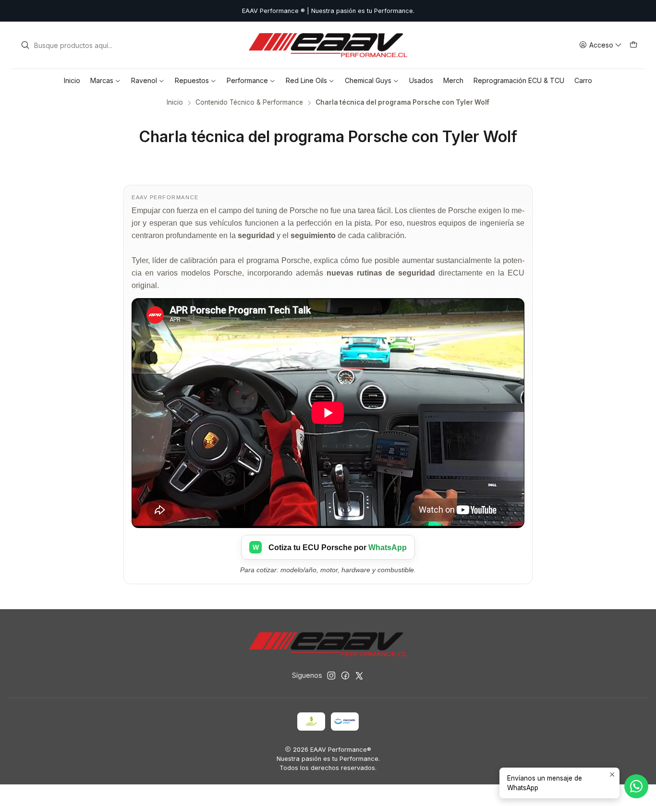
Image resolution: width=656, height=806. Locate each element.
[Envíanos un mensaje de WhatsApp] (636, 786)
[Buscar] (25, 45)
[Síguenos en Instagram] (331, 675)
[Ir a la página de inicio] (328, 45)
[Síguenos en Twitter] (359, 675)
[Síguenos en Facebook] (345, 675)
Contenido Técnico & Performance (249, 102)
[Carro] (633, 45)
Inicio (175, 102)
